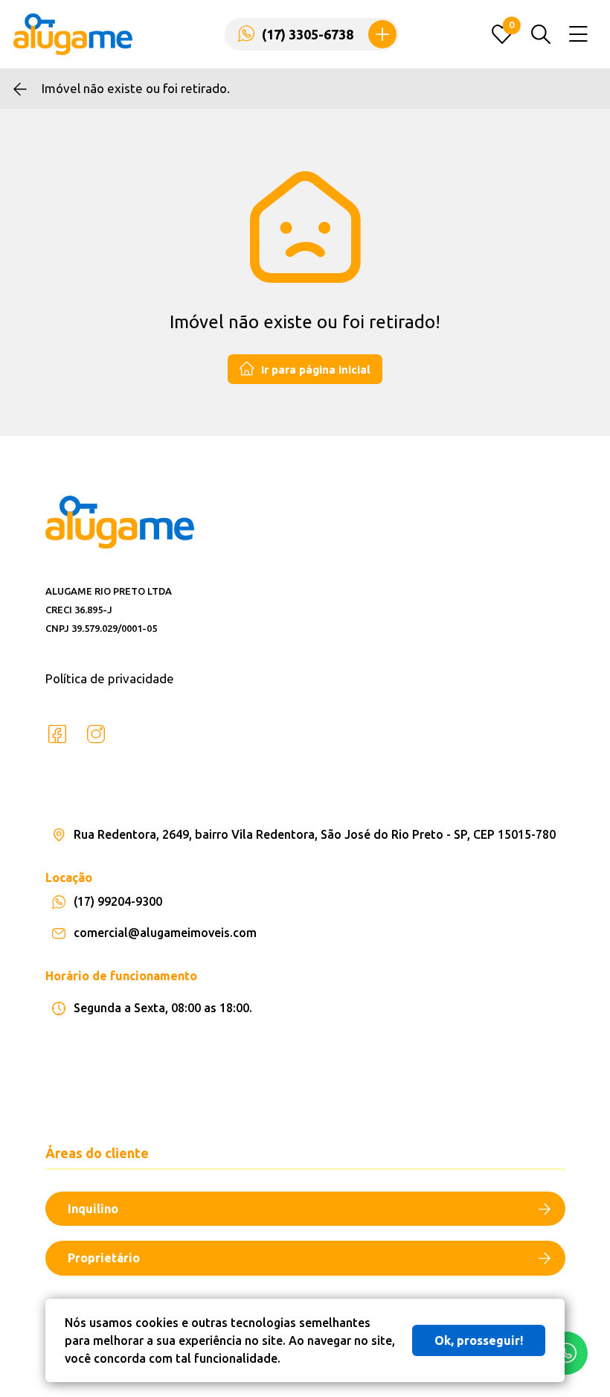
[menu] (578, 34)
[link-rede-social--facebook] (57, 735)
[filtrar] (540, 34)
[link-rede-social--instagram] (96, 735)
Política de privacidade (109, 678)
